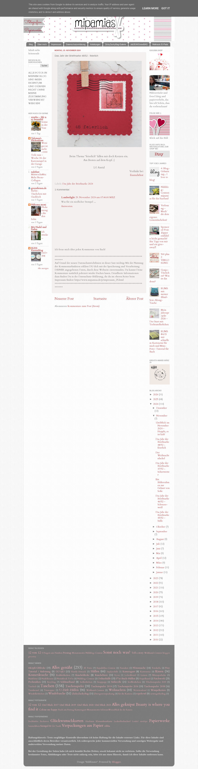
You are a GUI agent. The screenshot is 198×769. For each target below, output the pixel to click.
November (161, 415)
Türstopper (49, 690)
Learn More (150, 8)
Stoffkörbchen (134, 682)
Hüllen (95, 671)
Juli (158, 544)
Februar (160, 567)
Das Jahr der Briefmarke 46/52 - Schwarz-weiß (162, 501)
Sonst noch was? (116, 652)
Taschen (47, 685)
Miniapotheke (159, 675)
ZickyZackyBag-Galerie (115, 44)
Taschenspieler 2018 (154, 686)
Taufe (58, 726)
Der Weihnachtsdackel (162, 455)
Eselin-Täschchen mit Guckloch (38, 193)
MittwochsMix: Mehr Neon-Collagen (38, 177)
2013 (156, 625)
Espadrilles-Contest (106, 668)
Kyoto (117, 675)
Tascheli (32, 686)
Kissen (159, 671)
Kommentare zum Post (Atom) (83, 306)
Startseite (100, 298)
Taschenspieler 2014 (101, 686)
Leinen (144, 675)
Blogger (116, 762)
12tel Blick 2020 (85, 705)
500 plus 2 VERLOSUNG (165, 259)
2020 (156, 592)
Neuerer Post (64, 298)
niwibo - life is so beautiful (38, 118)
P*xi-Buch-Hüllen (125, 678)
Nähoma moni (38, 204)
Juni (158, 548)
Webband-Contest (153, 652)
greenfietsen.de (38, 188)
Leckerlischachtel (122, 721)
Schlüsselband (67, 682)
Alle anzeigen (43, 268)
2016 (156, 611)
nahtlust (35, 172)
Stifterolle (116, 682)
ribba (107, 726)
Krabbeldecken (63, 675)
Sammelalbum (34, 726)
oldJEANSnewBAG (139, 44)
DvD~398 (44, 254)
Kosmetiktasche (38, 675)
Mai (158, 553)
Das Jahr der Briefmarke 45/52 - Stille (162, 516)
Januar (160, 572)
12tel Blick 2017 (50, 705)
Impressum (56, 44)
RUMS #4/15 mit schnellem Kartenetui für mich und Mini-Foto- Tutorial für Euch (159, 341)
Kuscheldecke (82, 675)
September (161, 531)
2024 (156, 404)
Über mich (42, 44)
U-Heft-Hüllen (69, 690)
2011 (156, 635)
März (159, 562)
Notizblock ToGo (65, 678)
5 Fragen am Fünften (52, 652)
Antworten (66, 206)
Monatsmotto (78, 652)
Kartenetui (145, 671)
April (159, 558)
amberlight (69, 197)
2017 (156, 606)
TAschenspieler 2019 (156, 682)
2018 (156, 601)
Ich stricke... (44, 234)
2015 (156, 616)
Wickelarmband (139, 690)
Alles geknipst (123, 704)
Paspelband (144, 678)
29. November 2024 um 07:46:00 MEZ (95, 197)
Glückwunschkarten (66, 720)
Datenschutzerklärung (75, 44)
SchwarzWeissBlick (109, 709)
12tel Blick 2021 (102, 705)
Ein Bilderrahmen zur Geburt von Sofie (163, 485)
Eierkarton (44, 721)
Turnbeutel (33, 690)
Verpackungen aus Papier (82, 725)
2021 (156, 587)
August (160, 539)
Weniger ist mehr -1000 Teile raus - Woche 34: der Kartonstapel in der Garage (39, 153)
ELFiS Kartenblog (37, 249)
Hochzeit (90, 721)
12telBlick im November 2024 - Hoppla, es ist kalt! (162, 428)
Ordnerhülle (104, 678)
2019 (156, 597)
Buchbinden (33, 721)
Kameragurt (128, 671)
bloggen (166, 653)
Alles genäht (62, 667)
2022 (156, 583)
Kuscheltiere (101, 675)
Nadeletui (33, 678)
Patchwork (159, 678)
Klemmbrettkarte (104, 721)
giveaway (32, 656)
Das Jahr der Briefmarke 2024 (77, 183)
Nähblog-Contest (94, 652)
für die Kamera (125, 693)
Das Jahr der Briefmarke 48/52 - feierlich (162, 443)
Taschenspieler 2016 (127, 686)
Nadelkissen (47, 678)
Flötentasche (139, 668)
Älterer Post (134, 298)
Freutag (67, 653)
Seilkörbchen (86, 682)
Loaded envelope (139, 721)
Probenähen (34, 682)
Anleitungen (95, 44)
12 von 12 (34, 653)
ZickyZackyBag (80, 693)
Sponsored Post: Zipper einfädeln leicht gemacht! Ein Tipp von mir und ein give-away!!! (159, 237)
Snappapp (102, 682)
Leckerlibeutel (130, 675)
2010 (156, 639)
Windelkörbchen (36, 693)
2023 (156, 578)
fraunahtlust (136, 175)
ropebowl (141, 693)
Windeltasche (56, 693)
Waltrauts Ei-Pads (160, 44)
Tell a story (138, 653)
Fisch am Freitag (66, 709)
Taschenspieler (74, 686)
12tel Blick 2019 (67, 705)
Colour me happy (48, 709)
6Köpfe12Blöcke (37, 668)
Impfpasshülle (112, 671)
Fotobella (156, 668)
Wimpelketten (158, 690)
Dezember (161, 408)
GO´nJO (60, 671)
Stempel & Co (47, 726)
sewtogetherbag (158, 693)
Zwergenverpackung (104, 693)
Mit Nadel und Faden (38, 228)
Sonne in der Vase (44, 124)
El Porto (88, 668)
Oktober (161, 526)
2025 (156, 399)
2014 (156, 620)
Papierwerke (159, 720)
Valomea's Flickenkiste (37, 139)
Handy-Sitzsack (78, 671)
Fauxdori (124, 668)
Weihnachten (117, 690)
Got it (165, 8)
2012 (156, 630)
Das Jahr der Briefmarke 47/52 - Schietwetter (162, 468)
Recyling (51, 682)
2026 (156, 394)
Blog (31, 44)
